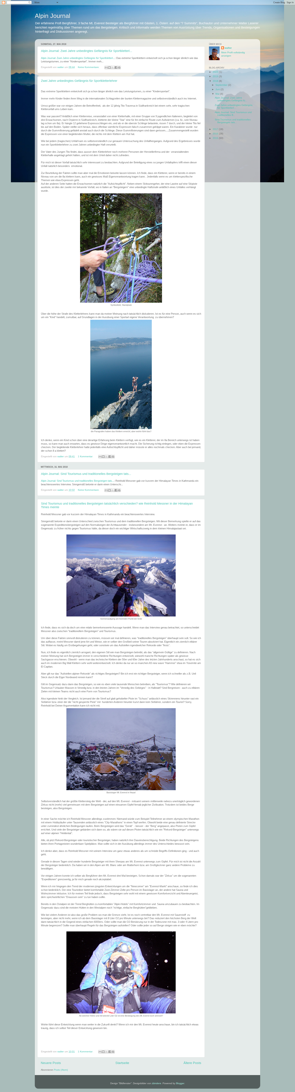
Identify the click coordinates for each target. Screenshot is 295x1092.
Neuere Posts (51, 1063)
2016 (216, 133)
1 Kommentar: (86, 456)
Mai (217, 94)
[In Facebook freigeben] (116, 67)
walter (228, 48)
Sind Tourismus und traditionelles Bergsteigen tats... (233, 121)
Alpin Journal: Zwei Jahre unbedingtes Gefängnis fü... (231, 99)
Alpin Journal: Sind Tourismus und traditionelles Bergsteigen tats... (86, 474)
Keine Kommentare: (89, 67)
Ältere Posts (192, 1063)
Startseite (122, 1063)
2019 (216, 76)
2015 (216, 138)
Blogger (180, 1083)
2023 (216, 72)
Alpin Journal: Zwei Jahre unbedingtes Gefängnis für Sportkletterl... (86, 51)
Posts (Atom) (61, 1070)
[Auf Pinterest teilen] (119, 67)
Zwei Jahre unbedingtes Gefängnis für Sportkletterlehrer (79, 81)
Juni (218, 89)
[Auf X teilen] (112, 67)
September (221, 85)
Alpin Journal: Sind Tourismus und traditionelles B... (233, 113)
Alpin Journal (52, 15)
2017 (216, 129)
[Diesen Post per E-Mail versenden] (106, 67)
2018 (216, 81)
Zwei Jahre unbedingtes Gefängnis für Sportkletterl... (233, 106)
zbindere (156, 1083)
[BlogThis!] (109, 67)
